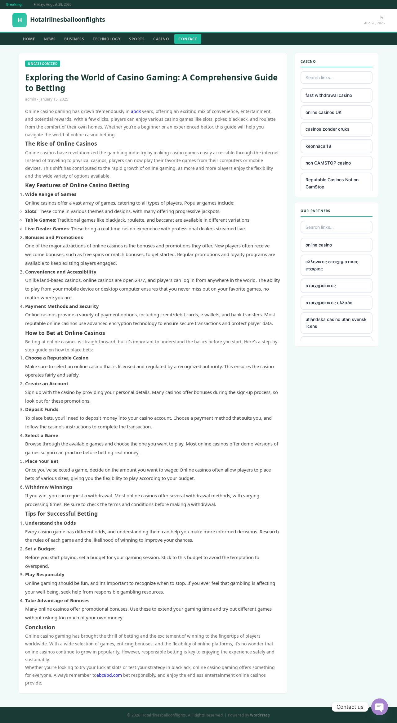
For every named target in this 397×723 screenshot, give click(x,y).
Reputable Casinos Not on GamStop (332, 183)
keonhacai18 (318, 146)
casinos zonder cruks (328, 129)
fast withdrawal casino (329, 95)
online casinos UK (323, 112)
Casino (161, 39)
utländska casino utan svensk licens (336, 323)
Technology (106, 39)
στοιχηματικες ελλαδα (329, 302)
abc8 (136, 111)
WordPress (260, 715)
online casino (319, 244)
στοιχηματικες (321, 285)
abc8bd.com (109, 675)
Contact (187, 39)
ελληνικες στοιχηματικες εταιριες (332, 265)
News (50, 39)
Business (74, 39)
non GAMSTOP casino (328, 162)
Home (29, 39)
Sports (137, 39)
